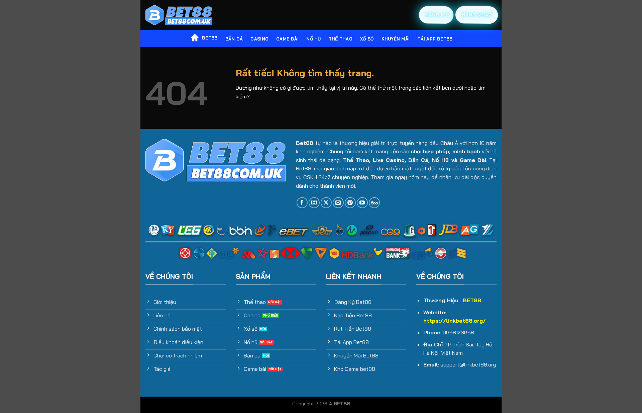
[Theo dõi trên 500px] (374, 202)
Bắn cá (234, 39)
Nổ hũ (313, 39)
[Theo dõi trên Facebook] (302, 202)
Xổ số (366, 39)
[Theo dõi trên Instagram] (314, 202)
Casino (259, 39)
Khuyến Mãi (396, 39)
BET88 (209, 37)
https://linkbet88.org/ (454, 320)
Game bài (287, 39)
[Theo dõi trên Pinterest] (350, 202)
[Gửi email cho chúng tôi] (338, 202)
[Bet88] (178, 15)
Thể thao (340, 39)
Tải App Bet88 (434, 39)
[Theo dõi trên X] (326, 202)
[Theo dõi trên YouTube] (362, 202)
